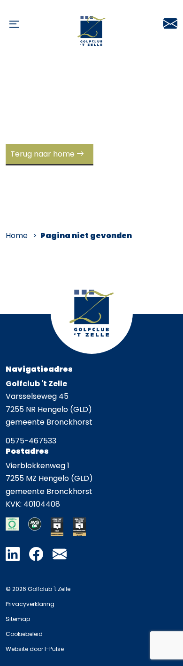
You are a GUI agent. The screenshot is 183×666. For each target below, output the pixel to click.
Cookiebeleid (24, 634)
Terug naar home (42, 154)
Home (17, 235)
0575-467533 (31, 440)
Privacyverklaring (30, 604)
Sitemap (18, 619)
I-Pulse (54, 649)
